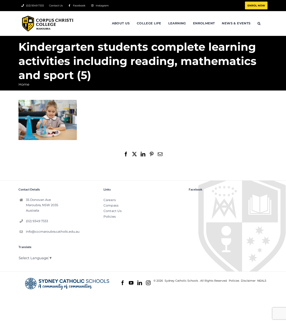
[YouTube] (131, 282)
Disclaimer (248, 280)
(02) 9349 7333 (37, 221)
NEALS (261, 280)
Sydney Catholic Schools (182, 280)
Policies (234, 280)
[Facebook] (122, 282)
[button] (259, 23)
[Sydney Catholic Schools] (68, 284)
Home (23, 84)
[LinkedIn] (139, 282)
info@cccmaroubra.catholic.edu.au (53, 231)
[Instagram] (148, 282)
